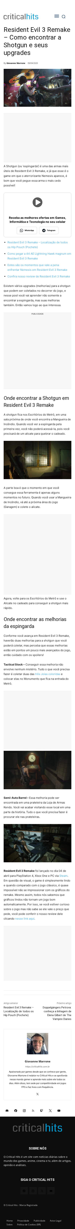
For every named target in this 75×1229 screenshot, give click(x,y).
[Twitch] (41, 1110)
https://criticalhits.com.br (37, 1066)
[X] (37, 1093)
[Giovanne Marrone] (37, 1043)
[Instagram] (24, 1110)
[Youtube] (59, 1110)
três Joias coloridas (47, 674)
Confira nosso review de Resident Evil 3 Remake (38, 276)
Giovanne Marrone (16, 63)
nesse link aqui (24, 918)
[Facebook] (15, 1110)
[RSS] (33, 1110)
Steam (63, 875)
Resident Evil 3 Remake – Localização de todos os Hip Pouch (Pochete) (19, 1011)
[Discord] (7, 1110)
